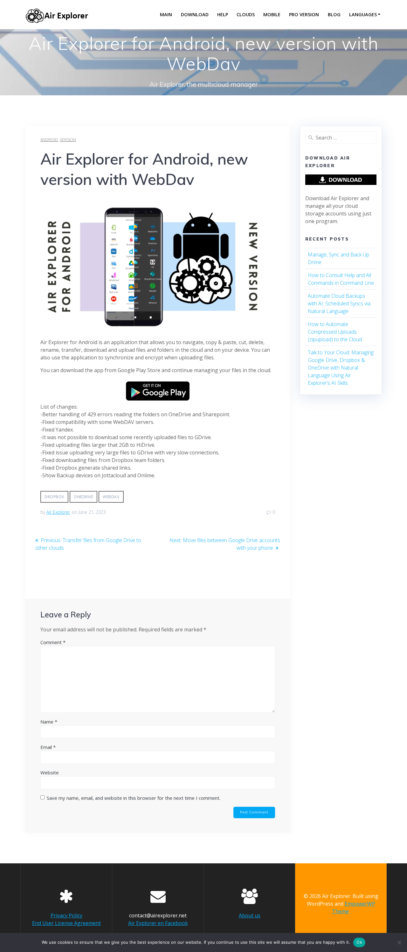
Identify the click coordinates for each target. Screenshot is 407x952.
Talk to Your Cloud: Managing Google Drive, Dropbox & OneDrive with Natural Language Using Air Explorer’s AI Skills (341, 367)
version (68, 139)
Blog (334, 14)
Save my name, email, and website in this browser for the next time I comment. (133, 798)
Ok (359, 942)
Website (49, 772)
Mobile (271, 14)
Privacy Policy (66, 915)
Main (166, 14)
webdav (111, 497)
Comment (53, 642)
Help (222, 14)
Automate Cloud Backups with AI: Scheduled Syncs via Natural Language (339, 303)
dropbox (54, 497)
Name (48, 721)
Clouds (246, 14)
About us (249, 915)
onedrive (83, 497)
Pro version (304, 14)
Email (48, 747)
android (49, 139)
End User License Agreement (66, 923)
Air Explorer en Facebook (158, 923)
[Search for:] (340, 137)
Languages (363, 14)
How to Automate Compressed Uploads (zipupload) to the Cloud (335, 332)
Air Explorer (58, 512)
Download (195, 14)
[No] (399, 942)
